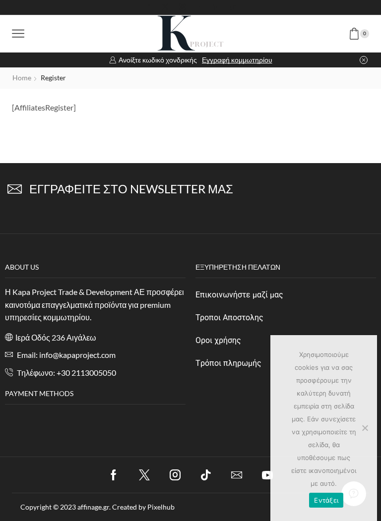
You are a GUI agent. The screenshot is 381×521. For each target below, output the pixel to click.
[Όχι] (365, 428)
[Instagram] (182, 7)
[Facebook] (148, 7)
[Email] (236, 474)
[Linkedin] (215, 7)
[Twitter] (165, 7)
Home (21, 77)
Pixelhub (161, 507)
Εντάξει (326, 500)
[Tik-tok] (205, 474)
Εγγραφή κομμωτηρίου (237, 60)
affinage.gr (93, 507)
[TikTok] (232, 7)
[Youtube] (198, 7)
